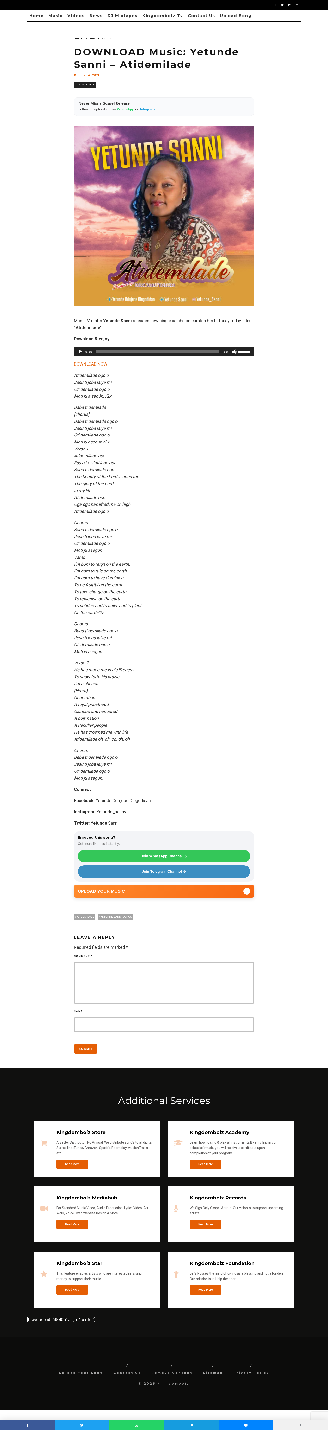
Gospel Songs (85, 84)
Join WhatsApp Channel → (164, 856)
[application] (164, 351)
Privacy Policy (251, 1373)
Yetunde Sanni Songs (116, 916)
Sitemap (213, 1373)
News (96, 15)
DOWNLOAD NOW (90, 363)
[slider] (245, 351)
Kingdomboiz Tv (162, 15)
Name (78, 1011)
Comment (83, 956)
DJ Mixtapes (123, 15)
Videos (76, 15)
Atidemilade (85, 916)
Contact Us (201, 15)
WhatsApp (126, 109)
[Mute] (234, 351)
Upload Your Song (81, 1373)
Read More (72, 1164)
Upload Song (236, 15)
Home (37, 15)
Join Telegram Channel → (164, 871)
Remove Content (172, 1373)
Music (56, 15)
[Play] (80, 351)
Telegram (148, 109)
